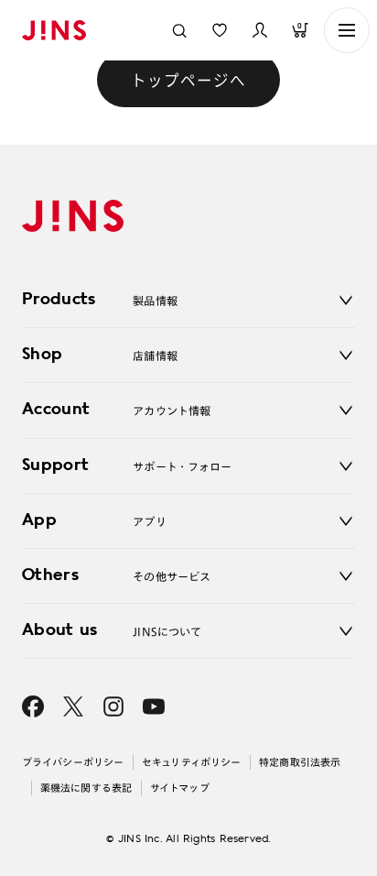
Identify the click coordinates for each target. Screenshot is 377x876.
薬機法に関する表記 (86, 788)
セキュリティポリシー (191, 762)
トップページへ (188, 80)
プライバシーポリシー (73, 762)
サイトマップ (180, 788)
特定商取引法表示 (299, 762)
